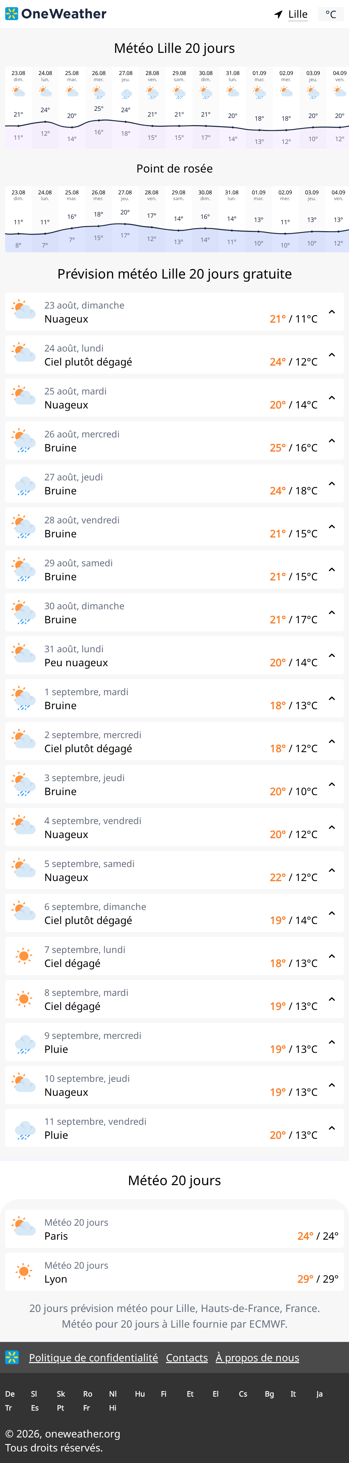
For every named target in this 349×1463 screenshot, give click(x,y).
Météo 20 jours (76, 1222)
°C (330, 14)
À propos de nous (257, 1357)
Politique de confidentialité (93, 1357)
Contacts (187, 1357)
